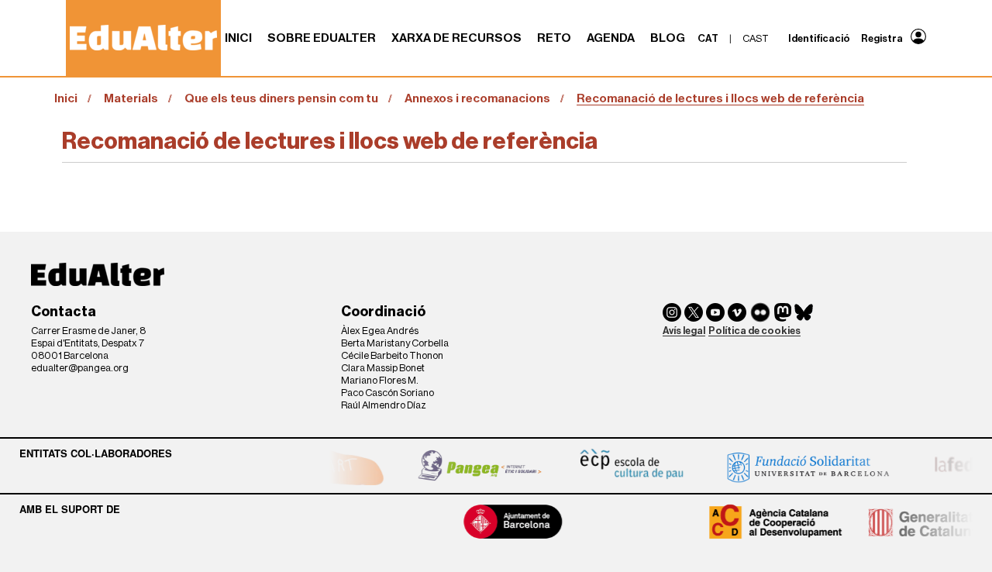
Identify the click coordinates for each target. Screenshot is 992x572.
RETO (554, 38)
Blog (667, 38)
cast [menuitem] (755, 38)
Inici (238, 38)
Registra (882, 38)
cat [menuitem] (708, 38)
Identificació (819, 38)
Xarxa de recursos (456, 38)
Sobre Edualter (321, 38)
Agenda (611, 38)
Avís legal (684, 331)
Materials (131, 98)
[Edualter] (143, 37)
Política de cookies (754, 331)
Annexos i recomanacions (477, 98)
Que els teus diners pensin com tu (281, 98)
